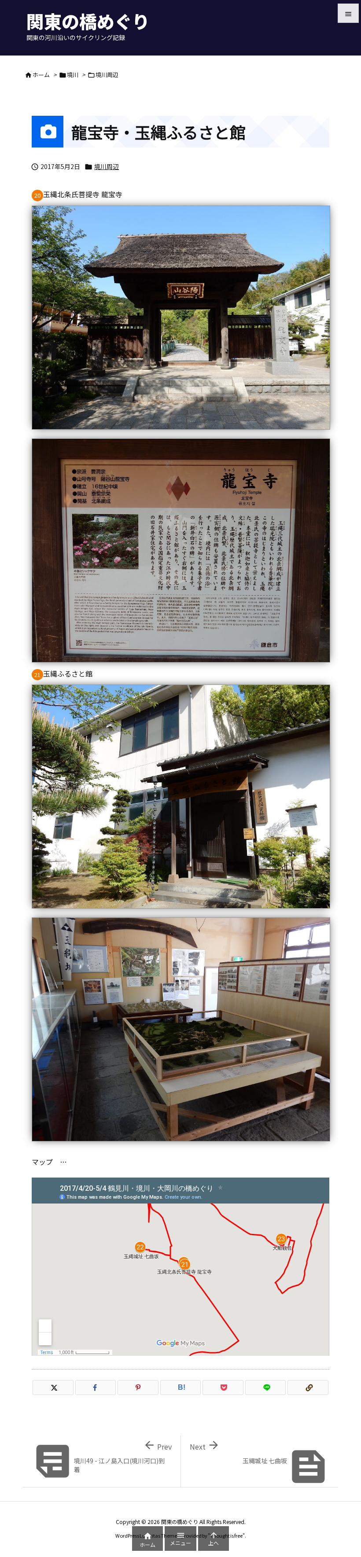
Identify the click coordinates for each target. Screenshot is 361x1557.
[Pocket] (223, 1387)
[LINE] (265, 1387)
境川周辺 (107, 74)
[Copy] (307, 1387)
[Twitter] (53, 1387)
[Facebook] (95, 1387)
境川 (72, 74)
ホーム (41, 74)
